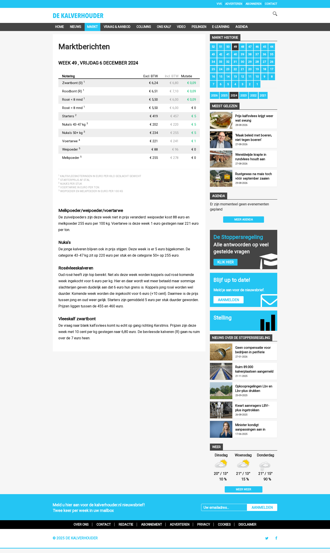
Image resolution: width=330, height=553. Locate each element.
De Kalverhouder (84, 17)
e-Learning (220, 27)
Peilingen (199, 27)
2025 (224, 95)
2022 (253, 95)
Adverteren (233, 3)
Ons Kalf (164, 27)
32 (227, 61)
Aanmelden (228, 300)
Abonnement (151, 524)
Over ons (81, 524)
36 (264, 54)
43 (213, 54)
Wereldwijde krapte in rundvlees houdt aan (250, 157)
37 (257, 54)
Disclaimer (247, 524)
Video (181, 27)
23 (227, 69)
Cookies (224, 524)
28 (257, 61)
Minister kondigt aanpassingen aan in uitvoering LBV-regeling (252, 427)
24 (220, 69)
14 (227, 76)
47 (249, 46)
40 (235, 54)
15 (220, 76)
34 (213, 61)
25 (213, 69)
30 (242, 61)
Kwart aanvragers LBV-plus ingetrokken (252, 408)
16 (213, 76)
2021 (263, 95)
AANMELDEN (262, 507)
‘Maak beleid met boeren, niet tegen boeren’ (253, 137)
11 (249, 76)
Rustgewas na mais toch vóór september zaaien (253, 176)
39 (242, 54)
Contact (271, 3)
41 (227, 54)
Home (59, 27)
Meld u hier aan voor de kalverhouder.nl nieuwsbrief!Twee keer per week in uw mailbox (99, 507)
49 (235, 46)
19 (257, 69)
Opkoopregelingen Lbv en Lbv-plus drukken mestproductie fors (253, 388)
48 (242, 46)
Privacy (203, 524)
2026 (214, 95)
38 (249, 54)
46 (257, 46)
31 (235, 61)
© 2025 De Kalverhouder (75, 538)
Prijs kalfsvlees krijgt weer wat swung (254, 118)
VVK (219, 3)
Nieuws (75, 27)
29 (249, 61)
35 (271, 54)
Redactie (126, 524)
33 (220, 61)
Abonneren (254, 3)
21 (242, 69)
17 (271, 69)
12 (242, 76)
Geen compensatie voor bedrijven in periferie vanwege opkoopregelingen (253, 350)
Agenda (241, 27)
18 (264, 69)
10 (257, 76)
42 (220, 54)
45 (264, 46)
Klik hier (225, 262)
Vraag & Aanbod (117, 27)
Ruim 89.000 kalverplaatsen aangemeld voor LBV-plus (254, 369)
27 (264, 61)
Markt (92, 27)
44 (271, 46)
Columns (143, 27)
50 (227, 46)
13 (235, 76)
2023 (243, 95)
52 (213, 46)
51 (220, 46)
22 (235, 69)
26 (271, 61)
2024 (234, 95)
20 (249, 69)
